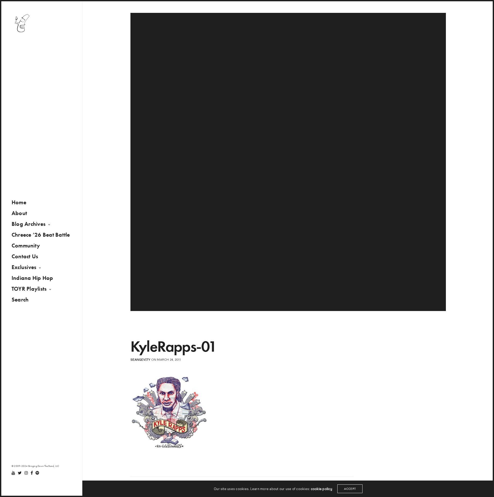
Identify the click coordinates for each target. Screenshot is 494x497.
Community (26, 245)
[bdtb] (22, 23)
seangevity (140, 359)
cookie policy (321, 489)
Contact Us (25, 256)
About (19, 213)
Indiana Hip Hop (32, 278)
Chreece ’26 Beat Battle (41, 234)
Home (19, 202)
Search (20, 299)
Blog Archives (29, 224)
